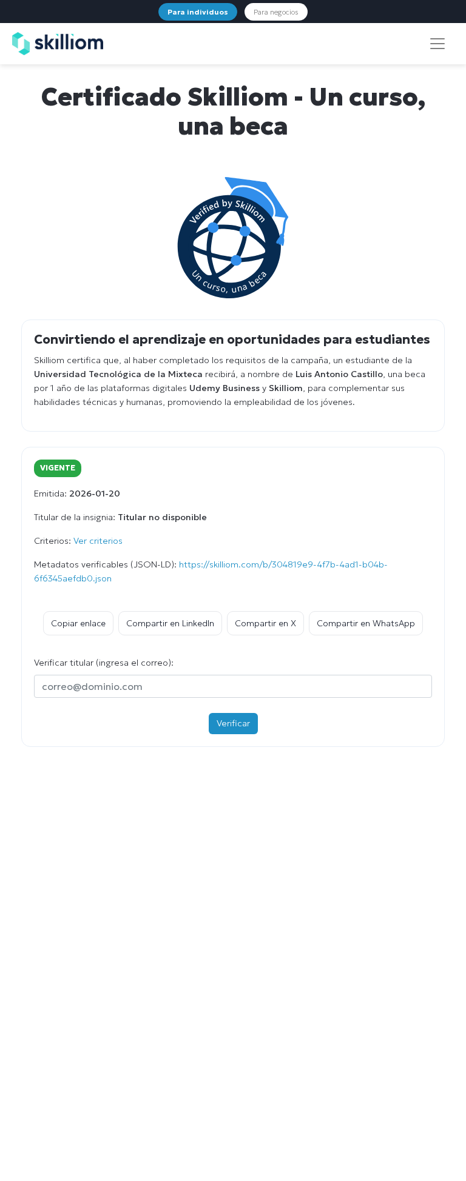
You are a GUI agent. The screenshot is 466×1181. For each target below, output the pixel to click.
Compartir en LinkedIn (170, 623)
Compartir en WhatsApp (366, 623)
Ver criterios (98, 540)
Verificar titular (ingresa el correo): (104, 662)
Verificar (233, 723)
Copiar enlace (78, 623)
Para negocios (276, 11)
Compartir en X (265, 623)
